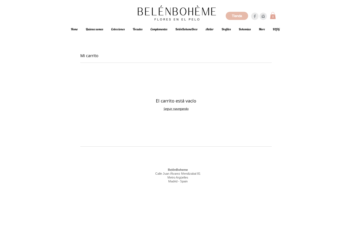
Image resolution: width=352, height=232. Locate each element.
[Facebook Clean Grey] (254, 16)
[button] (273, 15)
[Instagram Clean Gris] (263, 16)
